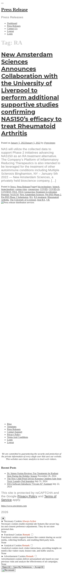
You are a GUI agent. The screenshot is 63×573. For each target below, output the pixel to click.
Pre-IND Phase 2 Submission (14, 197)
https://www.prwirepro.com (14, 506)
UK (48, 200)
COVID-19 (54, 189)
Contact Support (14, 432)
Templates (11, 426)
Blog (9, 424)
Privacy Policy (14, 434)
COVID (44, 189)
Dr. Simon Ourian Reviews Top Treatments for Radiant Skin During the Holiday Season (32, 474)
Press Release (14, 9)
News (13, 186)
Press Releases (14, 26)
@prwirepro (49, 143)
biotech (56, 186)
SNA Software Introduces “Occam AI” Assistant (29, 484)
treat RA (41, 200)
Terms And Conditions (17, 437)
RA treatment (40, 197)
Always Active (29, 521)
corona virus (21, 189)
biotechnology (7, 189)
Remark (26, 534)
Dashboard (12, 23)
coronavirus (33, 189)
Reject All (6, 567)
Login (10, 34)
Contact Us (12, 28)
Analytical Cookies (13, 545)
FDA (14, 192)
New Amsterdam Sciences (32, 194)
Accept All (39, 567)
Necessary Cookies (13, 521)
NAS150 (14, 194)
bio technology (44, 186)
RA (31, 197)
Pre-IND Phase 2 (53, 194)
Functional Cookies (13, 534)
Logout (10, 31)
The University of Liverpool (23, 200)
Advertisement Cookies (15, 556)
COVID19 (6, 192)
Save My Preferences (22, 567)
